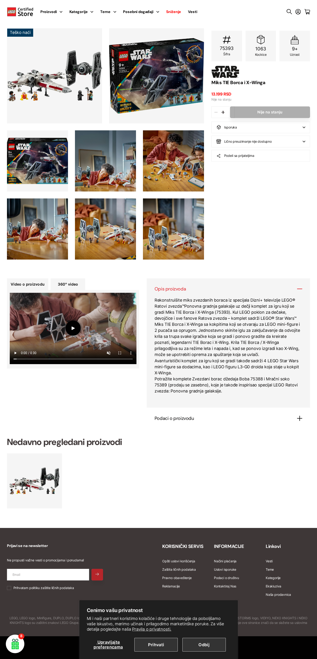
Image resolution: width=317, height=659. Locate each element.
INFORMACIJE (229, 546)
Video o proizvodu (28, 284)
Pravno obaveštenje (177, 578)
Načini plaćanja (225, 561)
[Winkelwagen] (307, 12)
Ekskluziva (273, 586)
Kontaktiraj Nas (225, 586)
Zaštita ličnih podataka (179, 569)
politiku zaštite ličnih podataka (51, 588)
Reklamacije (171, 586)
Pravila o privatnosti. (151, 629)
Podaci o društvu (226, 578)
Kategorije (78, 11)
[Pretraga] (289, 12)
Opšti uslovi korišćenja (178, 561)
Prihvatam (43, 588)
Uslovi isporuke (225, 569)
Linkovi (273, 546)
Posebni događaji (138, 11)
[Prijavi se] (298, 12)
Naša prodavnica (278, 594)
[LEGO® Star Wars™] (260, 72)
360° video (68, 284)
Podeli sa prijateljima (239, 156)
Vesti (192, 11)
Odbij (204, 644)
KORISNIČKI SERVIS (182, 546)
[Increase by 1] (223, 112)
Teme (105, 11)
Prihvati (156, 644)
